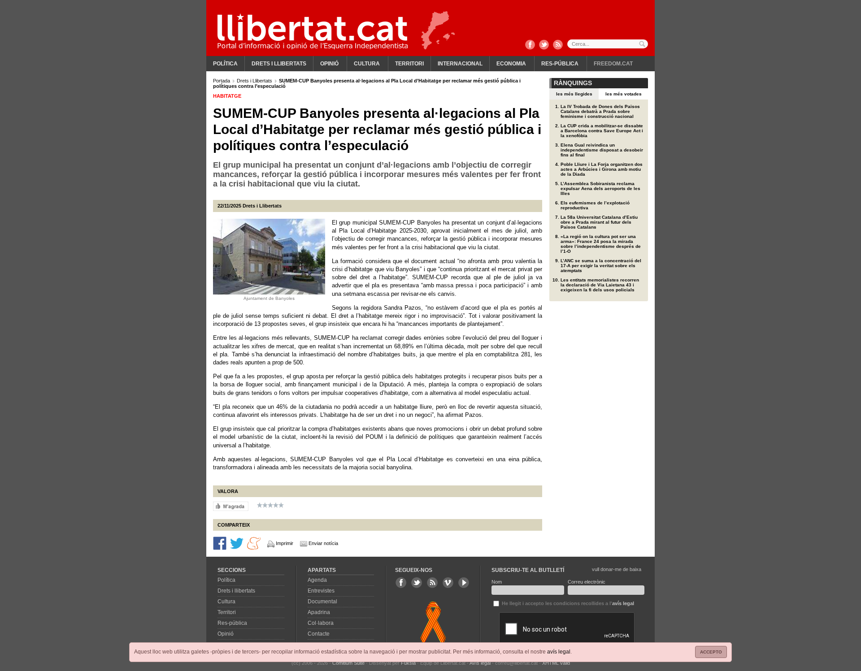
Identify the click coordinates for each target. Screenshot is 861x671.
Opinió (329, 64)
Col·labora (321, 623)
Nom (496, 581)
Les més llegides (574, 93)
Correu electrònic (586, 581)
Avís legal (480, 663)
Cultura (367, 64)
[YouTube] (464, 583)
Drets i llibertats (279, 64)
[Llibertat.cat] (312, 31)
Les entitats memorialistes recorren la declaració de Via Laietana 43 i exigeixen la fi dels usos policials (600, 284)
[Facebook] (530, 45)
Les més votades (623, 93)
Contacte (319, 634)
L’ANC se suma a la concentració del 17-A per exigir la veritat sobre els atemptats (601, 265)
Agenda (317, 580)
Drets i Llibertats (255, 80)
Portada (222, 80)
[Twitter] (544, 45)
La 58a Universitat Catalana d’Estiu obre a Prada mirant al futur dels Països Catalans (599, 222)
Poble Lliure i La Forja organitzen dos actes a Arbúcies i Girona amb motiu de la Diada (602, 169)
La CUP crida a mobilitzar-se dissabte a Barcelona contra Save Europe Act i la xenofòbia (602, 130)
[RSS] (558, 45)
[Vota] (230, 506)
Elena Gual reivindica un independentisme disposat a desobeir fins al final (602, 150)
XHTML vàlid (556, 663)
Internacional (460, 64)
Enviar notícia (323, 543)
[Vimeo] (448, 583)
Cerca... (607, 43)
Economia (511, 64)
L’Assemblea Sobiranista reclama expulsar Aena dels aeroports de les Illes (600, 188)
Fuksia (408, 663)
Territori (409, 64)
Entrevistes (321, 591)
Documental (322, 601)
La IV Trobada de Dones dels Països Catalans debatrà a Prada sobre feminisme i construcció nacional (600, 111)
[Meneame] (254, 542)
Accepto (711, 651)
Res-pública (559, 64)
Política (225, 64)
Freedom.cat (613, 64)
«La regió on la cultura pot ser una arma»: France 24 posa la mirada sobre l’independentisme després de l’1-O (601, 244)
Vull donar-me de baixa (616, 569)
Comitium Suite (348, 663)
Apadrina (319, 612)
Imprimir (284, 543)
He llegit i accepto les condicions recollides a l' (567, 603)
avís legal (558, 652)
